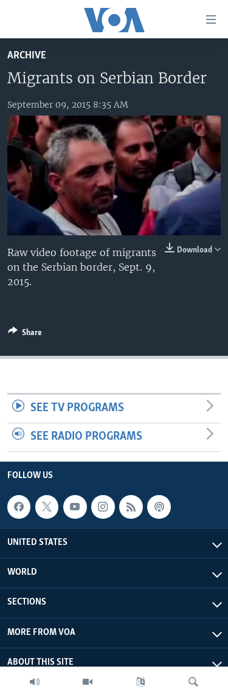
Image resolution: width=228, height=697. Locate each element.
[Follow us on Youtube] (74, 506)
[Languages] (140, 682)
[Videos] (87, 682)
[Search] (193, 682)
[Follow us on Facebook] (18, 506)
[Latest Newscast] (34, 682)
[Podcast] (158, 506)
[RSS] (130, 506)
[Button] (25, 334)
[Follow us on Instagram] (102, 506)
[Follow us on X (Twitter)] (46, 506)
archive (26, 55)
